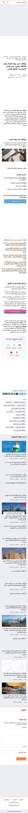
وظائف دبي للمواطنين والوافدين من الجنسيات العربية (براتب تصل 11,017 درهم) (15, 250)
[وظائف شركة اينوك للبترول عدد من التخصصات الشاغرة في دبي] (14, 470)
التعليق (24, 727)
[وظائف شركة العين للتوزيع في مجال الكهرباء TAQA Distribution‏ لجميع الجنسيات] (14, 603)
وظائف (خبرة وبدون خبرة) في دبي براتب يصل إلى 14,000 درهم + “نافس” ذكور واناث (14, 256)
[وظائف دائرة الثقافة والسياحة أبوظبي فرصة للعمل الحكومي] (14, 491)
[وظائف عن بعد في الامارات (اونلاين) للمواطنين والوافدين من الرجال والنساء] (14, 450)
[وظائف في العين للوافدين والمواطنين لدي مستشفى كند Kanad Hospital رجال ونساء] (14, 535)
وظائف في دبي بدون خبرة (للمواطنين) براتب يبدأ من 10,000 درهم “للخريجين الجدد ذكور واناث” (15, 263)
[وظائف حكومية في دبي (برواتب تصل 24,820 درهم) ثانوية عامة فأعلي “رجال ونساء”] (14, 580)
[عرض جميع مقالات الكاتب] (24, 76)
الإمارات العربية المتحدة (15, 56)
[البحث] (3, 2)
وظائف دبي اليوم (21, 326)
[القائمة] (7, 2)
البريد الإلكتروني (21, 752)
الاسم (24, 746)
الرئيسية (24, 56)
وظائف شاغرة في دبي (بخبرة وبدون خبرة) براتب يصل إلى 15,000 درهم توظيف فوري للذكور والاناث (14, 270)
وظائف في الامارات (13, 458)
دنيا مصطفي (12, 75)
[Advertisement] (14, 20)
